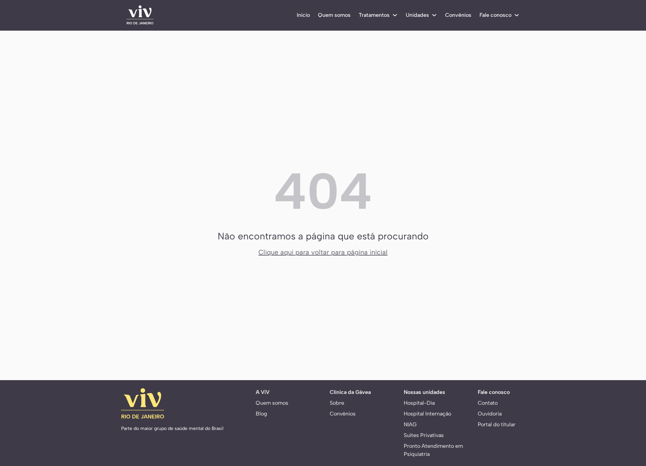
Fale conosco (495, 15)
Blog (261, 413)
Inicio (303, 15)
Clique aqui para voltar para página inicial (323, 252)
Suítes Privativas (424, 435)
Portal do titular (496, 424)
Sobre (337, 403)
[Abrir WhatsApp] (629, 429)
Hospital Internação (427, 413)
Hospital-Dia (419, 403)
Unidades (417, 15)
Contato (488, 403)
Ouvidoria (490, 413)
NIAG (410, 424)
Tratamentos (374, 15)
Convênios (458, 15)
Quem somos (334, 15)
